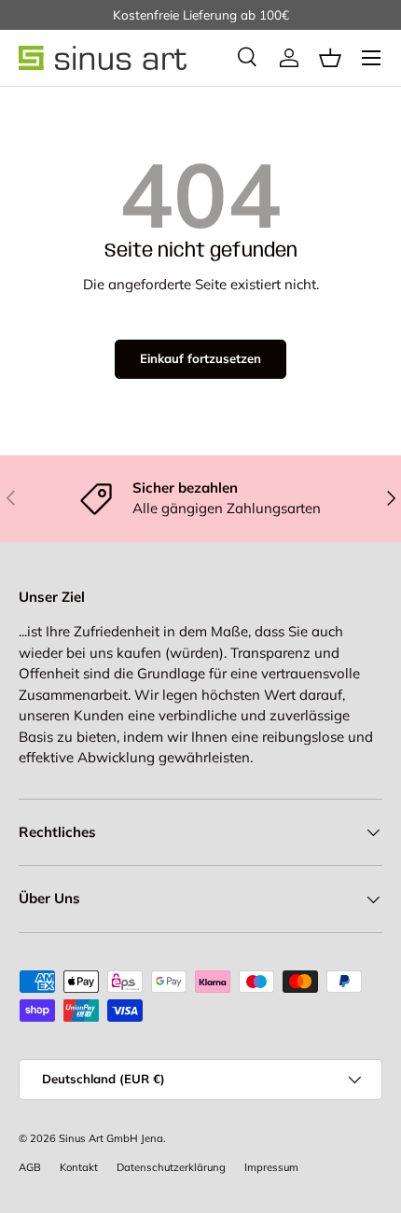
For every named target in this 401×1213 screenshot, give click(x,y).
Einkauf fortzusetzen (200, 358)
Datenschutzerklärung (171, 1167)
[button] (330, 57)
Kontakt (79, 1167)
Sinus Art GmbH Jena (111, 1138)
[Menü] (371, 57)
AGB (30, 1167)
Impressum (271, 1167)
